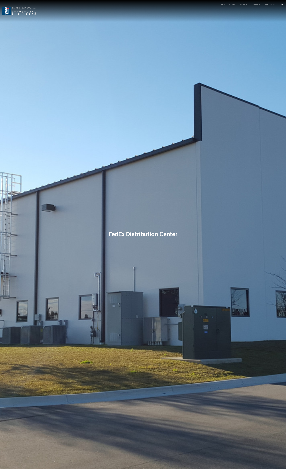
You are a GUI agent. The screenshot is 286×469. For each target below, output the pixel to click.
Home (222, 4)
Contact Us (270, 4)
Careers (243, 4)
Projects (256, 4)
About (232, 4)
